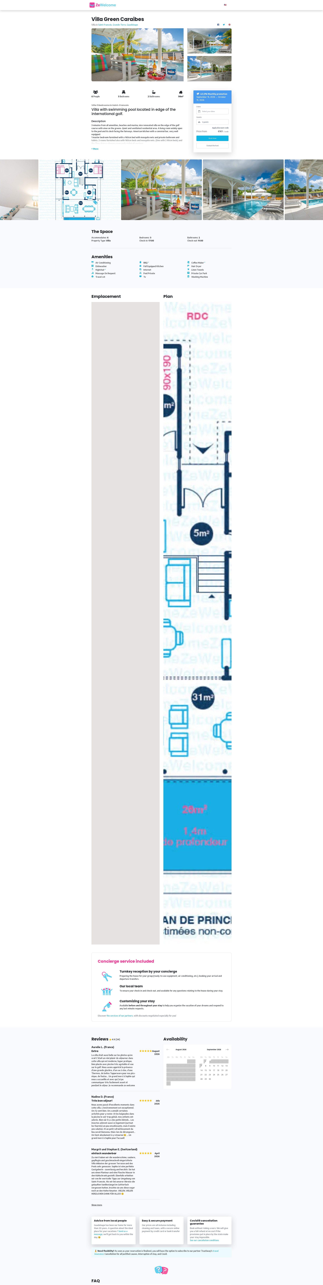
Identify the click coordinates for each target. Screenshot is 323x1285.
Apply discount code (220, 128)
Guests (199, 117)
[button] (227, 1050)
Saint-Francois (105, 24)
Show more (96, 1205)
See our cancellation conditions (204, 1240)
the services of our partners (120, 1015)
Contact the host (213, 146)
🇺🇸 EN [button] (227, 5)
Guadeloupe (132, 24)
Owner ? (216, 5)
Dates (198, 107)
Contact (201, 5)
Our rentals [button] (160, 5)
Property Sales (187, 5)
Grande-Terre (119, 24)
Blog (173, 5)
